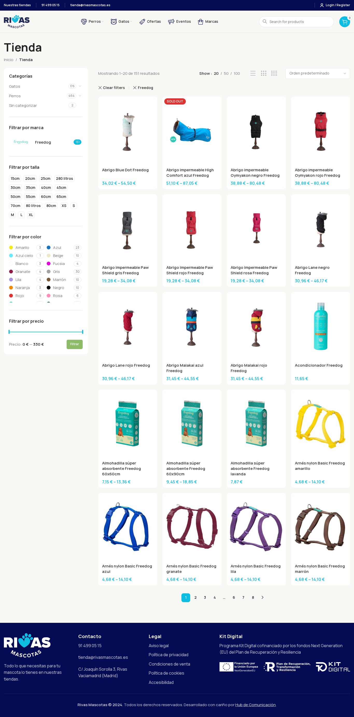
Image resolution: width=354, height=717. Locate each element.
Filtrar (74, 344)
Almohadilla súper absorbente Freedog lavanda (250, 468)
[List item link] (181, 645)
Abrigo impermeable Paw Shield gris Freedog (125, 270)
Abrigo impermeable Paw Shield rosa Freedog (254, 270)
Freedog (145, 87)
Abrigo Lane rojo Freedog (126, 365)
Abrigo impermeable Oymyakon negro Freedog (255, 172)
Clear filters (114, 88)
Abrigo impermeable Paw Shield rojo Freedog (189, 270)
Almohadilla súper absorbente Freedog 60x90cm (185, 468)
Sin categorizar (23, 105)
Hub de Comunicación (255, 704)
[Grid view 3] (263, 73)
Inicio (8, 59)
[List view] (253, 73)
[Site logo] (17, 21)
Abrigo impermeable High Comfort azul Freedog (190, 172)
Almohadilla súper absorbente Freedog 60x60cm (121, 468)
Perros (15, 96)
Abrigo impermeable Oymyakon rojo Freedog (317, 172)
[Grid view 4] (274, 73)
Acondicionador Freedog (319, 365)
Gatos (14, 86)
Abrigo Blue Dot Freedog (125, 170)
